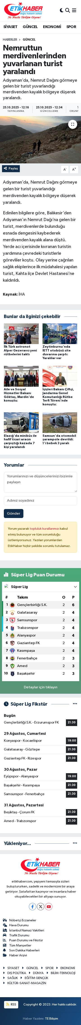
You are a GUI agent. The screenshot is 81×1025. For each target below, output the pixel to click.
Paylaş (13, 168)
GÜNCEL (30, 27)
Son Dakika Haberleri (24, 950)
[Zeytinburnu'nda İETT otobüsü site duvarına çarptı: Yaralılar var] (60, 334)
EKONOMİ (52, 27)
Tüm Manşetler (20, 945)
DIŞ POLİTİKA (16, 973)
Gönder (13, 514)
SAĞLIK (12, 978)
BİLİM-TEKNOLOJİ (63, 973)
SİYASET (10, 27)
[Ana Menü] (74, 11)
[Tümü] (75, 843)
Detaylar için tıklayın (40, 687)
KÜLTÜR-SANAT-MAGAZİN (26, 983)
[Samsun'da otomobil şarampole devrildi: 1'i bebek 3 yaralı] (60, 422)
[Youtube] (48, 906)
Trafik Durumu (19, 935)
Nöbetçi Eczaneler (22, 920)
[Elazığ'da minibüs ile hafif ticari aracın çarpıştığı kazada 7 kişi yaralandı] (21, 422)
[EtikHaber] (23, 10)
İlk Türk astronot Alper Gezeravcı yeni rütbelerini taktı (20, 350)
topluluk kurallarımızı (45, 528)
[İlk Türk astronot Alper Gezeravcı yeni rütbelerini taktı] (21, 334)
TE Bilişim (51, 1018)
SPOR (71, 27)
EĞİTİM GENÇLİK (36, 978)
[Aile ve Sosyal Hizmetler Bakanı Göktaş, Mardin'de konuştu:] (21, 376)
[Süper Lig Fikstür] (75, 704)
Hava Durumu (19, 925)
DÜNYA (38, 973)
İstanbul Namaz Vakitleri (26, 930)
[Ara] (67, 11)
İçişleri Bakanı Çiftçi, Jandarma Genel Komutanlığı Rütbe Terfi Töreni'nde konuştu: (58, 397)
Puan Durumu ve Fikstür (26, 940)
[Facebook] (32, 906)
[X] (40, 906)
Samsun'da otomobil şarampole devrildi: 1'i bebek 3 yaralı (59, 439)
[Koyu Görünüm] (61, 11)
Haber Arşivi (18, 955)
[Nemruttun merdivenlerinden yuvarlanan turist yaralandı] (40, 139)
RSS (13, 1004)
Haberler (10, 39)
